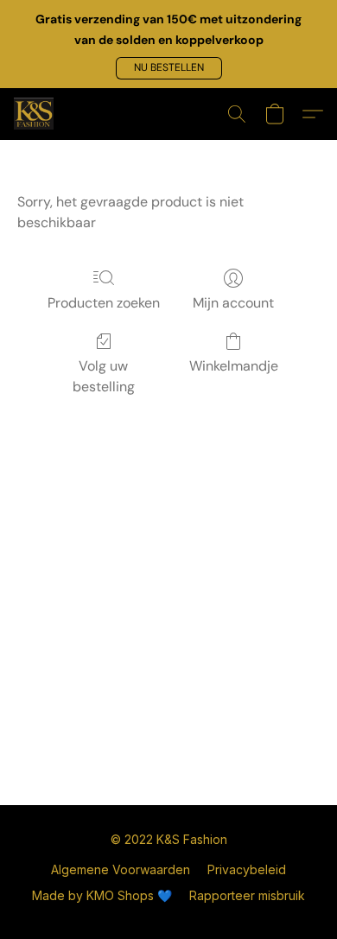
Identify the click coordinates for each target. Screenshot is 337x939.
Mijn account (233, 303)
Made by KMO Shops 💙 (102, 895)
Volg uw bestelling (104, 376)
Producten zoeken (104, 303)
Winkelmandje (233, 366)
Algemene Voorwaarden (120, 869)
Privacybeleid (246, 869)
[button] (169, 68)
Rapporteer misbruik (247, 895)
